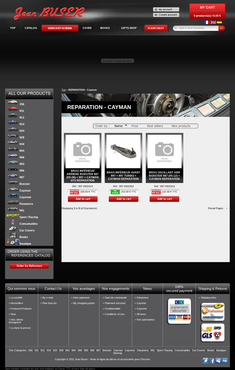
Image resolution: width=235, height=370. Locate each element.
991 (22, 210)
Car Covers (27, 230)
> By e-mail (46, 297)
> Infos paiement (80, 297)
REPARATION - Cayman (82, 89)
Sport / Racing (29, 217)
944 (22, 144)
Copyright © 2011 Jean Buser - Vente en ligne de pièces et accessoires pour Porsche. (103, 359)
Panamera (26, 204)
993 (22, 164)
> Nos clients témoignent (16, 321)
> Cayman (140, 303)
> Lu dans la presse (20, 327)
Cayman (25, 190)
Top (12, 28)
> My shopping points (83, 303)
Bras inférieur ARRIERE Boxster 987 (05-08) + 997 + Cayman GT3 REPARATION (83, 175)
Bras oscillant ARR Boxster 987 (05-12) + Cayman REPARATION (164, 176)
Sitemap (117, 353)
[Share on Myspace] (218, 362)
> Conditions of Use (114, 314)
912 (22, 117)
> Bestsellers (16, 303)
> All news (140, 314)
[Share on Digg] (225, 362)
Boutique (25, 243)
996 (22, 170)
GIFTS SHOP (129, 28)
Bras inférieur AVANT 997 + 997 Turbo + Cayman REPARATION (123, 176)
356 (22, 104)
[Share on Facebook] (212, 362)
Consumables (29, 223)
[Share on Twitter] (205, 362)
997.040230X (126, 186)
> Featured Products (20, 308)
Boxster (25, 184)
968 (22, 157)
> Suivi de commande (115, 297)
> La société (15, 297)
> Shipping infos (207, 297)
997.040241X (85, 186)
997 (22, 177)
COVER (87, 28)
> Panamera (141, 297)
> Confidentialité (111, 308)
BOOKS (105, 28)
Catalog (31, 28)
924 (22, 130)
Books (24, 237)
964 (22, 150)
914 (22, 124)
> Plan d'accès (48, 303)
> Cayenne (141, 308)
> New (12, 314)
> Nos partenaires (145, 319)
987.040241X (167, 186)
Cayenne (25, 197)
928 (22, 137)
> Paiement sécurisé (114, 303)
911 (22, 110)
